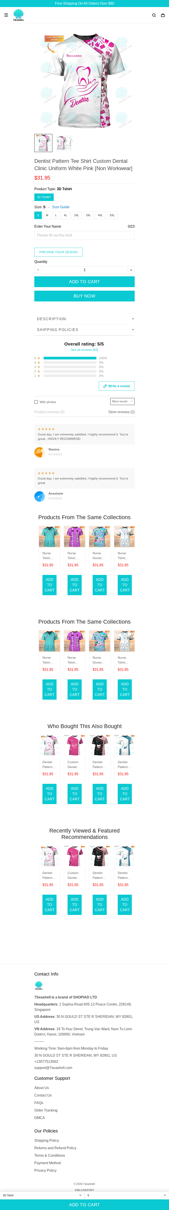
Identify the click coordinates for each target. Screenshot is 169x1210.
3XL (88, 215)
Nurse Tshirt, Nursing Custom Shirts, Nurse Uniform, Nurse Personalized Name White (124, 556)
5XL (112, 215)
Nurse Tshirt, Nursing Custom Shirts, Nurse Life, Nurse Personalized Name (74, 556)
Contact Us (43, 1095)
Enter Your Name (47, 226)
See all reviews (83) (84, 349)
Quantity (40, 262)
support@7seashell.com (53, 1068)
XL (65, 215)
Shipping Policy (46, 1140)
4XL (100, 215)
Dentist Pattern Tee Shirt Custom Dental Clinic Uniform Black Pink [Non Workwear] (100, 765)
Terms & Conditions (49, 1155)
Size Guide (61, 207)
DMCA (39, 1118)
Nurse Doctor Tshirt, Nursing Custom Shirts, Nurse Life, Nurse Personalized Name (99, 556)
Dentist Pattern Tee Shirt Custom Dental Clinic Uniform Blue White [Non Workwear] (125, 765)
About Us (41, 1088)
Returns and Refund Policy (55, 1148)
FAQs (38, 1103)
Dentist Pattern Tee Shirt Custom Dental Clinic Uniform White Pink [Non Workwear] (49, 765)
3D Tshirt (64, 189)
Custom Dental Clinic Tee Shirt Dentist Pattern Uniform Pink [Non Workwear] (75, 765)
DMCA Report (84, 1190)
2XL (76, 215)
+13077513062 (46, 1061)
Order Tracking (45, 1110)
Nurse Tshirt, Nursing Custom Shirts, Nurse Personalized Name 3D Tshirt (49, 556)
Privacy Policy (45, 1170)
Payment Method (47, 1163)
